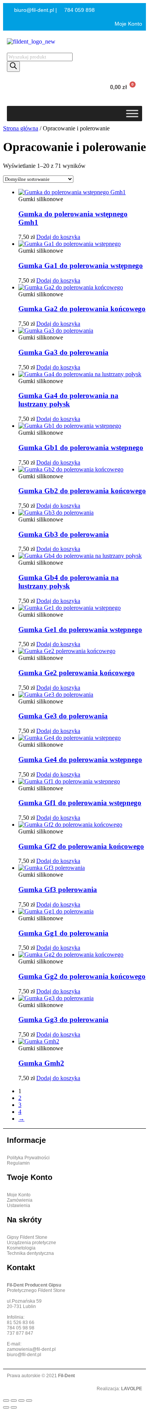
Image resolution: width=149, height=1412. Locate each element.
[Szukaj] (13, 66)
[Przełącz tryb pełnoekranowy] (14, 1400)
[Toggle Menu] (132, 113)
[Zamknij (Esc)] (29, 1400)
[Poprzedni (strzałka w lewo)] (6, 1407)
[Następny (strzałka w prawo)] (14, 1407)
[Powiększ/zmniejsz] (6, 1400)
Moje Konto (127, 24)
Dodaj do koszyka (58, 237)
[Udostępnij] (21, 1400)
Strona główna (20, 128)
